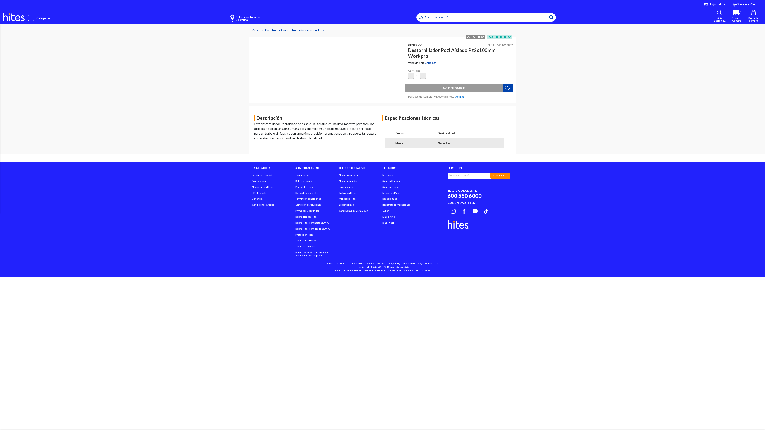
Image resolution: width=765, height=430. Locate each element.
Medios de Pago (390, 192)
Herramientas (281, 30)
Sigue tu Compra (391, 180)
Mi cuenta (387, 174)
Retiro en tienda (303, 180)
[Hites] (14, 17)
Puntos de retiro (304, 186)
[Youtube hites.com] (475, 210)
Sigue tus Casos (390, 186)
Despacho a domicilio (306, 192)
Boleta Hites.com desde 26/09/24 (313, 228)
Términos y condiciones (308, 198)
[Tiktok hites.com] (486, 210)
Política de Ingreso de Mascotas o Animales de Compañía (312, 254)
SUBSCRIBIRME (500, 175)
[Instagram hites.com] (453, 210)
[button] (719, 16)
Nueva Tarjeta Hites (262, 186)
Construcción (261, 30)
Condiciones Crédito (263, 204)
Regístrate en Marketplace (396, 204)
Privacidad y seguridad (307, 210)
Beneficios (258, 198)
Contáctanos (302, 174)
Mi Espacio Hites (348, 198)
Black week (388, 222)
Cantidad (414, 70)
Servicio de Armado (305, 240)
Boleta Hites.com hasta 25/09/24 (313, 222)
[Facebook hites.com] (464, 210)
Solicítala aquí (259, 180)
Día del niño (388, 216)
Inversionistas (346, 186)
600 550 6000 (465, 196)
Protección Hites (304, 234)
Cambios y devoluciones (308, 204)
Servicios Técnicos (305, 246)
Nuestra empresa (348, 174)
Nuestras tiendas (348, 180)
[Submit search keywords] (551, 17)
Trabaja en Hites (347, 192)
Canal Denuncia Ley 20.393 (353, 210)
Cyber (385, 210)
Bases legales (389, 198)
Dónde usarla (259, 192)
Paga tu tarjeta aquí (262, 174)
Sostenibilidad (346, 204)
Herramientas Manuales (307, 30)
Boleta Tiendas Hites (306, 216)
